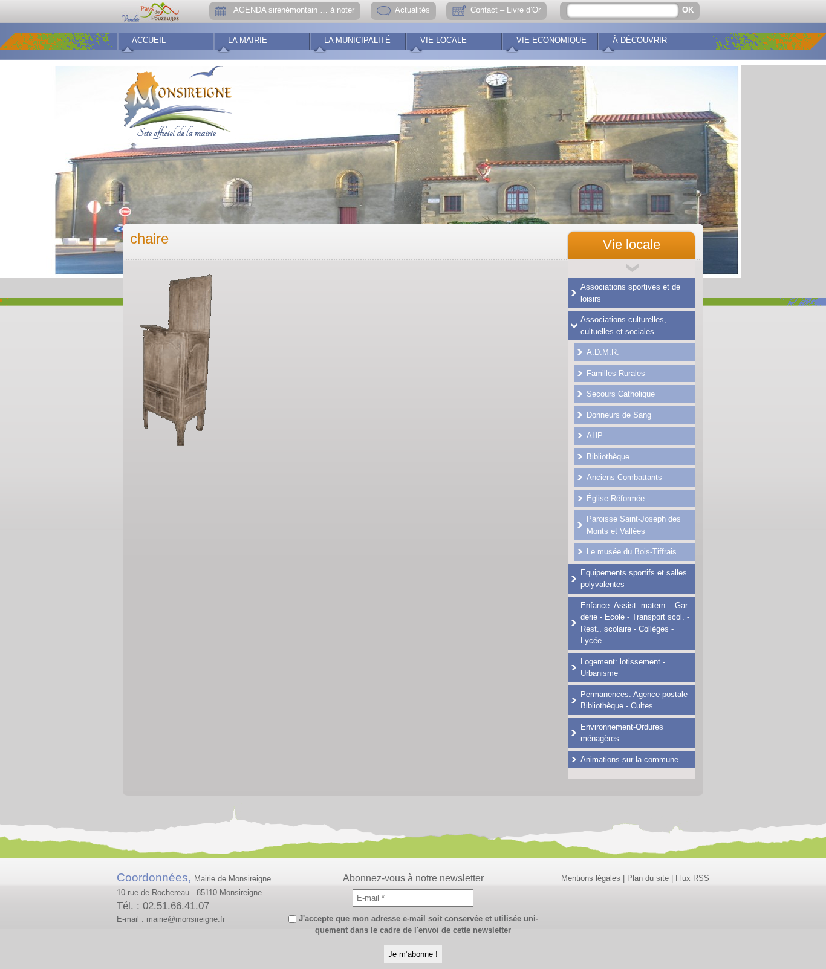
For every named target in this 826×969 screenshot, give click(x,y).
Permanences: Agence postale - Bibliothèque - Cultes (636, 700)
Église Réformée (616, 498)
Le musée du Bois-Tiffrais (632, 551)
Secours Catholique (621, 393)
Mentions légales (590, 878)
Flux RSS (692, 878)
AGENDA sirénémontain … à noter (293, 10)
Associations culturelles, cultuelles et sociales (623, 325)
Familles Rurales (616, 373)
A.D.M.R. (603, 352)
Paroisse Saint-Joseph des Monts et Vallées (634, 525)
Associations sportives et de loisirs (630, 292)
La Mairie (247, 40)
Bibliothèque (608, 456)
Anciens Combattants (624, 477)
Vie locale (443, 40)
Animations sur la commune (629, 759)
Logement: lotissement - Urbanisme (622, 667)
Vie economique (551, 40)
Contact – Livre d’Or (505, 10)
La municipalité (357, 40)
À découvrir (640, 40)
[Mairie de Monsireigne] (178, 99)
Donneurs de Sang (619, 415)
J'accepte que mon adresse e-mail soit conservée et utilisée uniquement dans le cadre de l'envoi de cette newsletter (417, 924)
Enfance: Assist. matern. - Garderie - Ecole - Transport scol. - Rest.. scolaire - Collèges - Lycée (635, 623)
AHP (595, 435)
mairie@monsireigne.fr (185, 919)
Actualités (412, 10)
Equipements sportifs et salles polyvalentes (633, 578)
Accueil (149, 40)
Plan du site (648, 878)
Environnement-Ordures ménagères (621, 733)
